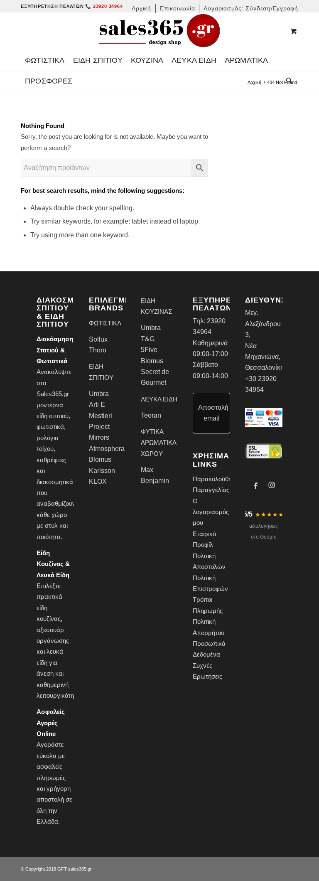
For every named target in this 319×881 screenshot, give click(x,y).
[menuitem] (142, 8)
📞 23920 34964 (104, 6)
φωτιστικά (50, 426)
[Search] (287, 81)
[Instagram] (271, 485)
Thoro (97, 350)
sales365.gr (80, 868)
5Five (149, 349)
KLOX (98, 481)
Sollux (98, 339)
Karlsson (102, 470)
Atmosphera (107, 448)
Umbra (99, 393)
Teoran (151, 415)
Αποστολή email (213, 413)
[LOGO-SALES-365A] (159, 31)
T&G (148, 338)
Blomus (100, 459)
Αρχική (254, 82)
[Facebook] (256, 485)
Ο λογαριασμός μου (211, 512)
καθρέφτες (51, 459)
